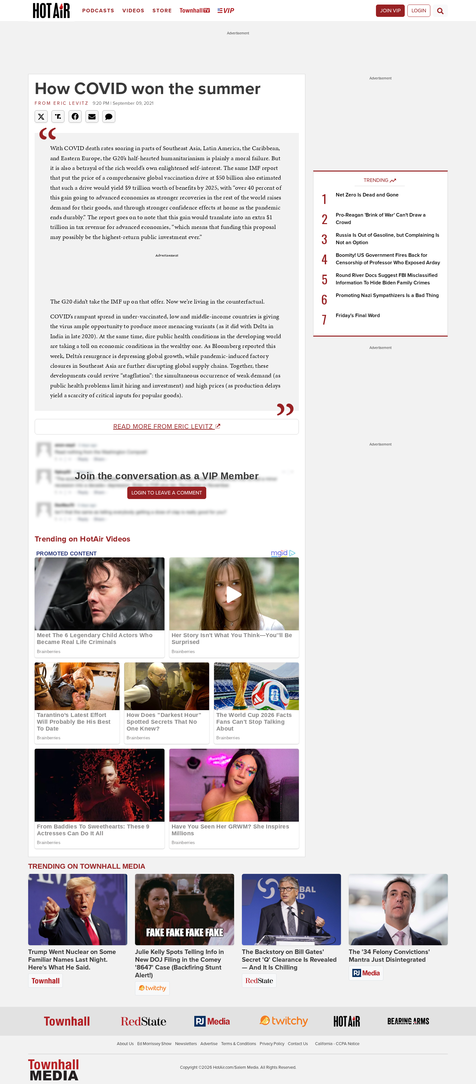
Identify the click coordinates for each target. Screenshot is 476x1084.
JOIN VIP (390, 10)
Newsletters (186, 1043)
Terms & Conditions (238, 1043)
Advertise (209, 1043)
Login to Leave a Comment (166, 493)
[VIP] (227, 10)
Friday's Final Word (358, 315)
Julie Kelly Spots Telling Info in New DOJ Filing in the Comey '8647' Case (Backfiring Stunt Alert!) (179, 963)
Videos (133, 10)
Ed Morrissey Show (154, 1043)
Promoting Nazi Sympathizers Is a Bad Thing (387, 295)
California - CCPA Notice (337, 1043)
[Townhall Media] (53, 1069)
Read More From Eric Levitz (164, 427)
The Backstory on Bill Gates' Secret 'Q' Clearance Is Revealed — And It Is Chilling (289, 959)
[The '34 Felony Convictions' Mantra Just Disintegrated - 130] (398, 909)
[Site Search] (440, 11)
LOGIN (419, 10)
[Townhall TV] (196, 10)
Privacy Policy (272, 1043)
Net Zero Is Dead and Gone (367, 195)
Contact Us (298, 1043)
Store (162, 10)
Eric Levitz (63, 103)
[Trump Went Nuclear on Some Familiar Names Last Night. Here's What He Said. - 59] (77, 909)
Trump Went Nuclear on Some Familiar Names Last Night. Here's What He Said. (72, 959)
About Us (125, 1043)
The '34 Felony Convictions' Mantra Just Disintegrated (389, 956)
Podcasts (98, 10)
